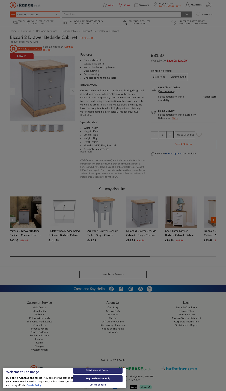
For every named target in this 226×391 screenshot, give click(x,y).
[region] (64, 378)
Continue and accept (97, 370)
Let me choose (98, 385)
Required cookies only (98, 378)
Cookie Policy (33, 385)
